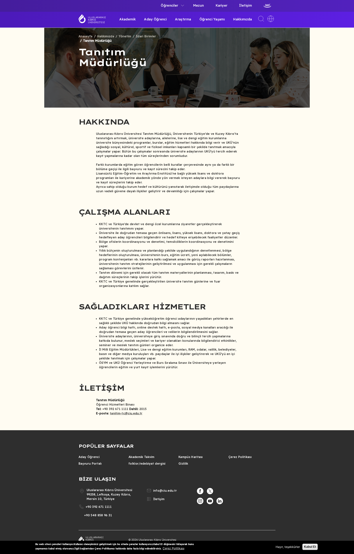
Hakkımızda (242, 19)
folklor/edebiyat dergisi (147, 463)
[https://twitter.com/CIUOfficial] (210, 491)
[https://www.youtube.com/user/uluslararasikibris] (210, 501)
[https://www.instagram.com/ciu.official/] (200, 501)
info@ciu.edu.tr (165, 490)
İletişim (245, 5)
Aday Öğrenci (155, 19)
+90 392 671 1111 (99, 507)
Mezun (198, 5)
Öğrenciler (169, 5)
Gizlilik (183, 463)
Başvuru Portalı (90, 463)
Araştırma (183, 19)
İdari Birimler (146, 36)
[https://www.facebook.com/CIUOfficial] (200, 491)
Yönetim (125, 36)
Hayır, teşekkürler (288, 547)
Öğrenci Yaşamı (212, 19)
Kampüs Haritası (190, 457)
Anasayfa (86, 36)
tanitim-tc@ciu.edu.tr (126, 413)
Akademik (127, 19)
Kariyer (221, 5)
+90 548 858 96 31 (98, 515)
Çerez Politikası (240, 457)
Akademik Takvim (142, 457)
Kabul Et (310, 546)
